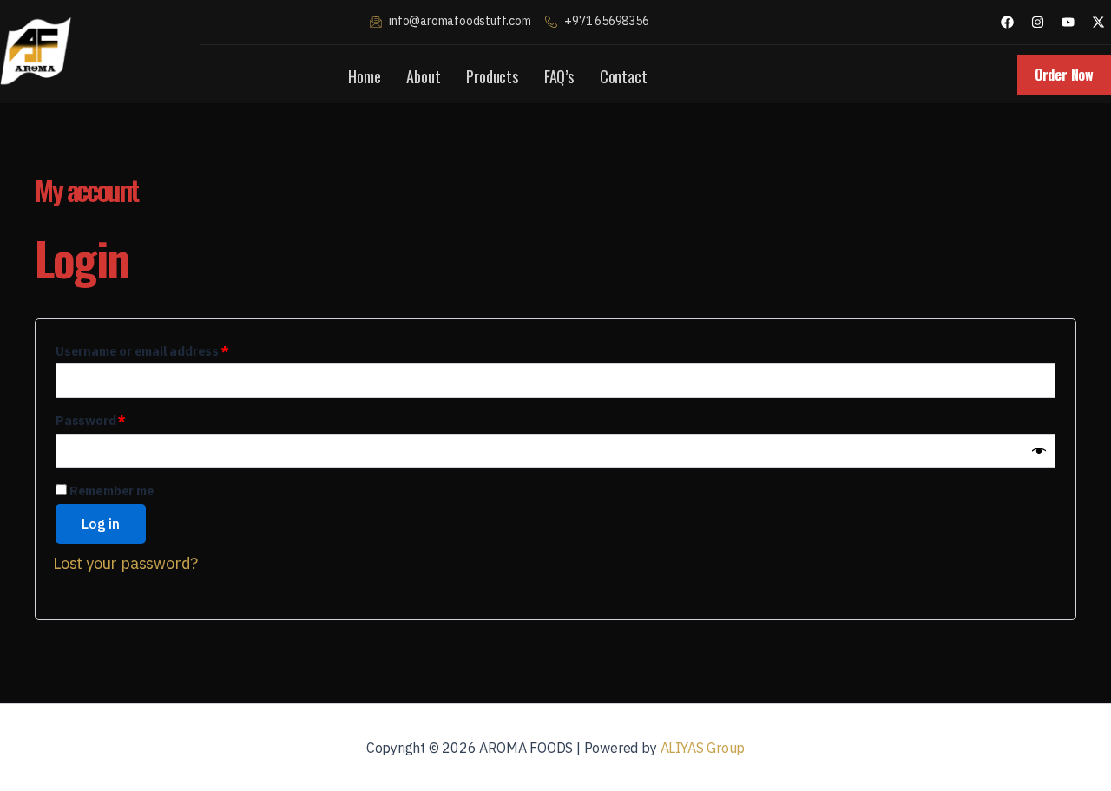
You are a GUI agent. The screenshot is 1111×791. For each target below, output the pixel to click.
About (423, 76)
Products (491, 76)
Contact (624, 76)
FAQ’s (559, 76)
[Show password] (1039, 451)
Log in (101, 524)
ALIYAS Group (703, 747)
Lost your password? (125, 563)
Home (364, 76)
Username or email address (169, 349)
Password (118, 418)
